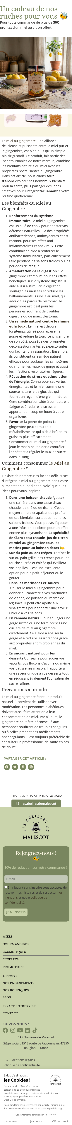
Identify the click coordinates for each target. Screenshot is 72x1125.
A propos (10, 976)
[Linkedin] (27, 1030)
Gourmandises (16, 944)
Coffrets (11, 959)
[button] (7, 767)
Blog (7, 997)
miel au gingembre (21, 141)
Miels (8, 936)
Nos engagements (18, 983)
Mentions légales (23, 1060)
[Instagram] (13, 1030)
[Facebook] (5, 1030)
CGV (5, 1060)
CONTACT (10, 1013)
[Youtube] (20, 1030)
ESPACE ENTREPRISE (19, 1006)
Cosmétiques (14, 952)
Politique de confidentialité (21, 1065)
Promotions (14, 967)
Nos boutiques (16, 990)
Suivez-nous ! (16, 1024)
